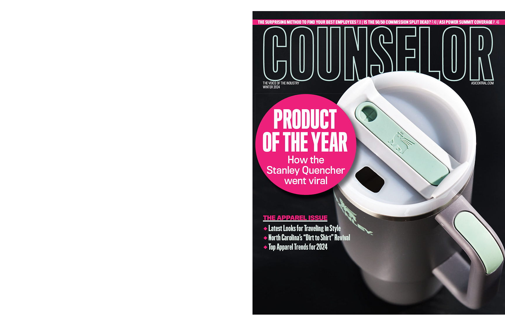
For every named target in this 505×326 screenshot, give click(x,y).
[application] (252, 163)
